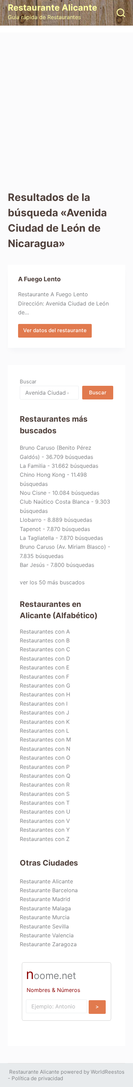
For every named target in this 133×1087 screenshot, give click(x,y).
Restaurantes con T (45, 802)
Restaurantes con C (45, 649)
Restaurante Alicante (52, 7)
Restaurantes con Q (45, 775)
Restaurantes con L (44, 730)
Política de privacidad (37, 1078)
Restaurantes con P (45, 766)
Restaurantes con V (45, 820)
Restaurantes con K (45, 721)
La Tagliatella (37, 537)
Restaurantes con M (45, 739)
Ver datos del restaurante (55, 332)
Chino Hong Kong (42, 474)
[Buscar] (121, 13)
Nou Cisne (33, 492)
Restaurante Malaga (45, 908)
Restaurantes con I (44, 703)
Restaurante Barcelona (49, 890)
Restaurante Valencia (47, 935)
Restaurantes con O (45, 757)
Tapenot (30, 529)
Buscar (28, 381)
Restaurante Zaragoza (48, 944)
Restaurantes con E (45, 667)
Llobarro (31, 519)
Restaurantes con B (45, 640)
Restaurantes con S (45, 793)
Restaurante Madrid (45, 899)
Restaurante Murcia (45, 917)
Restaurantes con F (44, 676)
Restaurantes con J (44, 712)
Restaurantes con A (45, 631)
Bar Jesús (32, 564)
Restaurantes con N (45, 748)
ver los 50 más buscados (52, 582)
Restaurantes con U (45, 811)
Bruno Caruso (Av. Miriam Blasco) (63, 546)
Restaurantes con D (45, 658)
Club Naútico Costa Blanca (54, 501)
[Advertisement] (66, 102)
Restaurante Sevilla (44, 926)
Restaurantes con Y (45, 829)
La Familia (33, 465)
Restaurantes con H (45, 694)
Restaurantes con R (45, 784)
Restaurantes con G (45, 685)
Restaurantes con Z (45, 838)
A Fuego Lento (39, 279)
